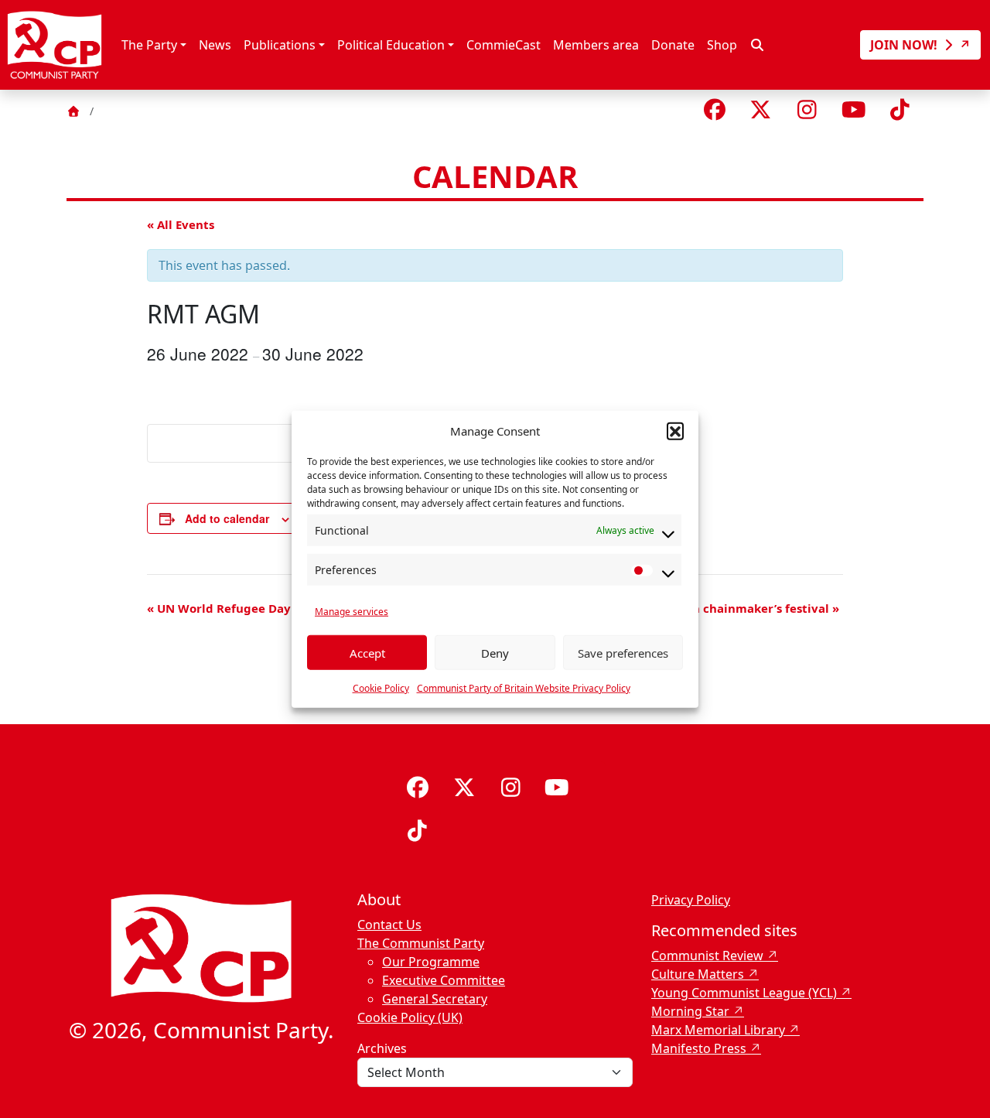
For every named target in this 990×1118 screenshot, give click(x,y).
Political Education (391, 44)
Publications (280, 44)
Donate (673, 44)
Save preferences (623, 652)
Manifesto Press (698, 1048)
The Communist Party (420, 943)
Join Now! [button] (905, 44)
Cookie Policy (381, 688)
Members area (596, 44)
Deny (495, 652)
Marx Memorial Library (718, 1029)
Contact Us (389, 924)
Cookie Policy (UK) (410, 1017)
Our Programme (431, 961)
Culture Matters (697, 974)
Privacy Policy (690, 899)
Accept (367, 652)
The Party (149, 44)
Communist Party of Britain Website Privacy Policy (523, 688)
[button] (675, 431)
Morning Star (690, 1011)
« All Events (180, 224)
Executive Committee (443, 980)
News (215, 44)
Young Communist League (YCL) (744, 992)
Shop (722, 44)
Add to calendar (227, 518)
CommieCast (503, 44)
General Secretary (434, 998)
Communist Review (707, 955)
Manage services (351, 611)
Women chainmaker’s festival (747, 608)
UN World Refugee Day (219, 608)
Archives (382, 1048)
